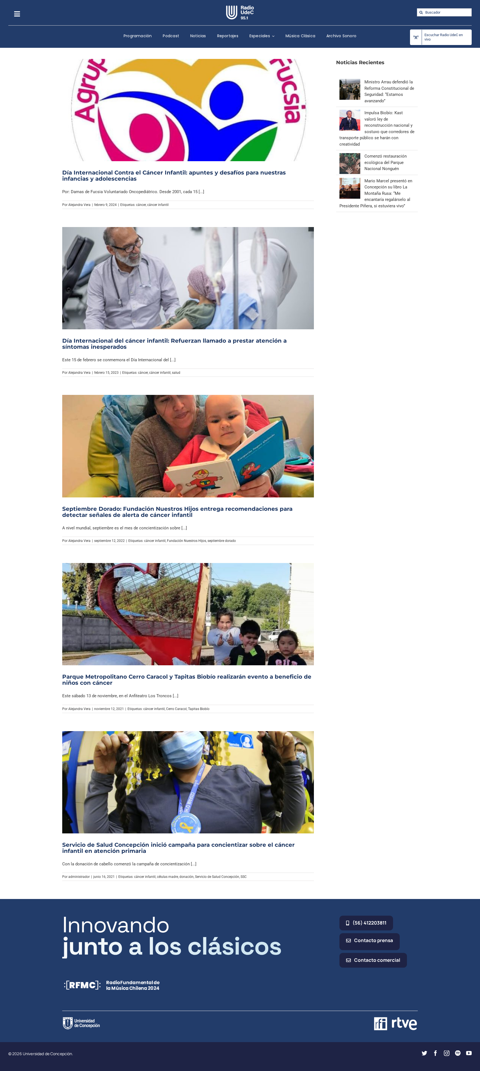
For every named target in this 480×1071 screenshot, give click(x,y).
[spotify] (458, 1053)
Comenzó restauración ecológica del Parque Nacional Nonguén (385, 162)
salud (176, 373)
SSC (244, 877)
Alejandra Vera (79, 205)
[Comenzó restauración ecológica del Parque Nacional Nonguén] (349, 156)
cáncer (141, 205)
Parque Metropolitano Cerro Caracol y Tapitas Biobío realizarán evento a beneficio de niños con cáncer (186, 679)
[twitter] (424, 1053)
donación (186, 877)
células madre (167, 877)
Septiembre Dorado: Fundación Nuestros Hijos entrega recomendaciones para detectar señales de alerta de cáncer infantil (177, 511)
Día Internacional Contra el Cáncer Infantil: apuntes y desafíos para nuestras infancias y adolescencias (174, 175)
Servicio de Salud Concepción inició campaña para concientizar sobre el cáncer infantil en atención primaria (178, 847)
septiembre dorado (222, 541)
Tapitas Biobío (198, 709)
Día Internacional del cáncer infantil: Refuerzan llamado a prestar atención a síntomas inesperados (174, 343)
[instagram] (446, 1053)
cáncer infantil (158, 205)
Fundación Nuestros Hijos (186, 541)
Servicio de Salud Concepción (217, 877)
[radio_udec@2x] (240, 7)
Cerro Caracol (176, 709)
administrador (79, 877)
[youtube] (469, 1053)
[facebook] (435, 1053)
